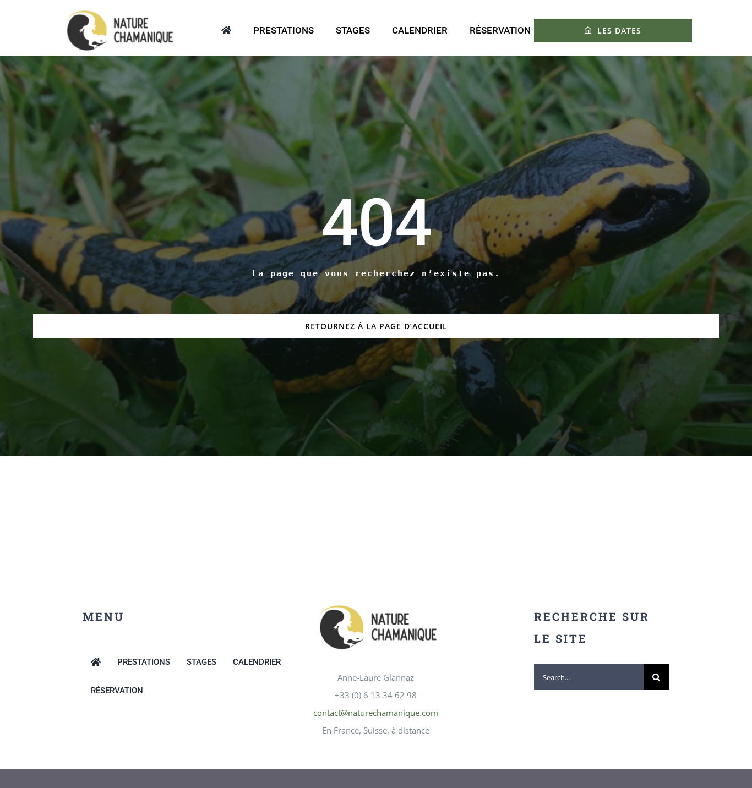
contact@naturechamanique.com (375, 712)
